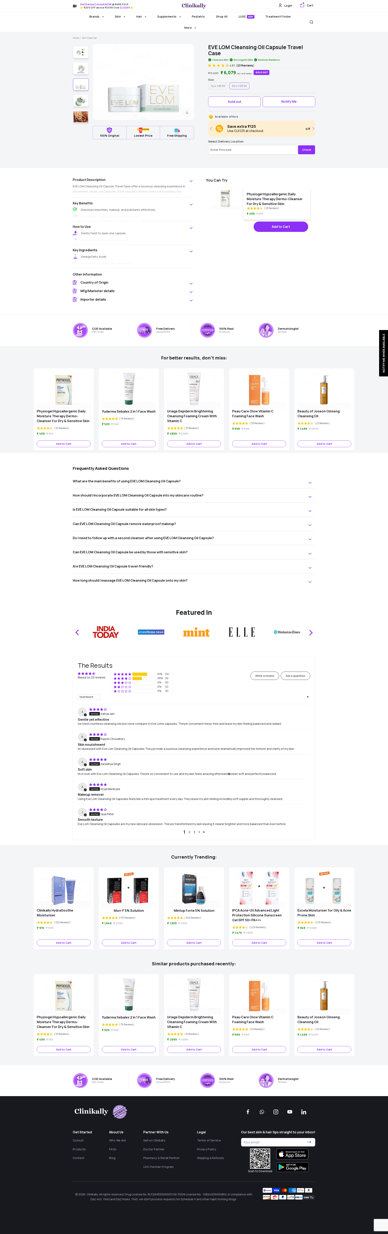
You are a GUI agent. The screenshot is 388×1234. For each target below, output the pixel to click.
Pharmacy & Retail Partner (161, 1158)
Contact (78, 1158)
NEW (250, 16)
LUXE (246, 16)
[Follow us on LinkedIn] (303, 1111)
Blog (112, 1158)
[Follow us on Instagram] (275, 1111)
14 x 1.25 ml (218, 86)
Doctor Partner (153, 1149)
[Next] (312, 128)
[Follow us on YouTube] (289, 1111)
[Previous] (212, 128)
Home (76, 38)
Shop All (222, 16)
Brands (94, 16)
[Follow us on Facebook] (248, 1111)
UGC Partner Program (158, 1167)
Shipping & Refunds (210, 1158)
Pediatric (198, 16)
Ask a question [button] (295, 676)
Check (306, 150)
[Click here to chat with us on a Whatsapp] (261, 1111)
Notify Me (289, 101)
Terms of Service (209, 1140)
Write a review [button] (264, 676)
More (188, 28)
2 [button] (189, 832)
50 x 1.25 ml (239, 86)
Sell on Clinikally (154, 1140)
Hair (139, 16)
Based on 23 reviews (91, 677)
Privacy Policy (206, 1149)
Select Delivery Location (226, 141)
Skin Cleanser (89, 38)
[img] (98, 709)
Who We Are (117, 1140)
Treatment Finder (278, 16)
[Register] (309, 1142)
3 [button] (194, 832)
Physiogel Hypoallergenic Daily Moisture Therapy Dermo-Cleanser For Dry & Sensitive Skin (275, 199)
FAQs (112, 1149)
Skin (118, 16)
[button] (219, 65)
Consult (78, 1140)
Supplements (167, 16)
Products (79, 1149)
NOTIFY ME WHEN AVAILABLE (383, 353)
